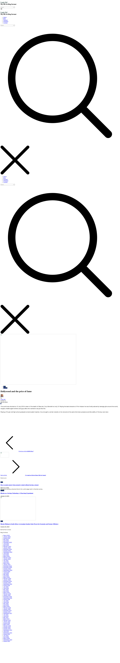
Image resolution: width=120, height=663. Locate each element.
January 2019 (6, 595)
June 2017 (6, 616)
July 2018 (5, 600)
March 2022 (6, 556)
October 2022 (7, 550)
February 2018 (7, 607)
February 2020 (7, 578)
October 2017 (6, 612)
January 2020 (7, 580)
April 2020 (6, 575)
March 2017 (6, 619)
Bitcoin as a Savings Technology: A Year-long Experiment (17, 493)
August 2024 (6, 538)
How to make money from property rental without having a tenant (20, 485)
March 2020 (6, 577)
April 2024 (6, 541)
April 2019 (6, 591)
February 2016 (7, 626)
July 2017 (5, 614)
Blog (4, 18)
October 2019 (7, 582)
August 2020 (6, 571)
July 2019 (5, 587)
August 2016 (6, 623)
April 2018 (6, 605)
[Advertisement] (42, 424)
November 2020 (7, 567)
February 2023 (7, 546)
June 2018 (6, 602)
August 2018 (6, 599)
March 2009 (6, 638)
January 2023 (7, 548)
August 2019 (6, 585)
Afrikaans (5, 21)
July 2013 (5, 635)
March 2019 (6, 592)
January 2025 (7, 536)
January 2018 (6, 609)
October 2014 (7, 628)
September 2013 (7, 632)
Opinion (5, 388)
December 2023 (7, 542)
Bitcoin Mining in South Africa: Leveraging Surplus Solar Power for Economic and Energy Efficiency (29, 524)
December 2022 (7, 549)
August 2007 (6, 641)
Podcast (5, 20)
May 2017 (5, 617)
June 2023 (6, 543)
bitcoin (2, 490)
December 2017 (7, 610)
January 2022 (7, 559)
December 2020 (7, 566)
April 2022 (6, 555)
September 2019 (7, 584)
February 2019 (7, 594)
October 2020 (7, 568)
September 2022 (7, 552)
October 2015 (7, 627)
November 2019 (7, 581)
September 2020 (7, 570)
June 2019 (6, 588)
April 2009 (6, 637)
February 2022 (7, 557)
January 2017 (6, 621)
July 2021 (5, 560)
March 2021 (6, 563)
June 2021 (6, 561)
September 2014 (7, 630)
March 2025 (6, 535)
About (5, 17)
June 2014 (6, 631)
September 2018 (7, 598)
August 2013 (6, 634)
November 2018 (7, 596)
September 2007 (7, 639)
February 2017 (7, 620)
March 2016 (6, 624)
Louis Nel (4, 2)
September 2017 (7, 613)
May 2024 (6, 539)
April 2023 (6, 545)
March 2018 (6, 606)
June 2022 (6, 553)
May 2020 (6, 574)
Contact (5, 23)
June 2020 (6, 573)
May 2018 (5, 603)
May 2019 (5, 589)
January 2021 (6, 564)
